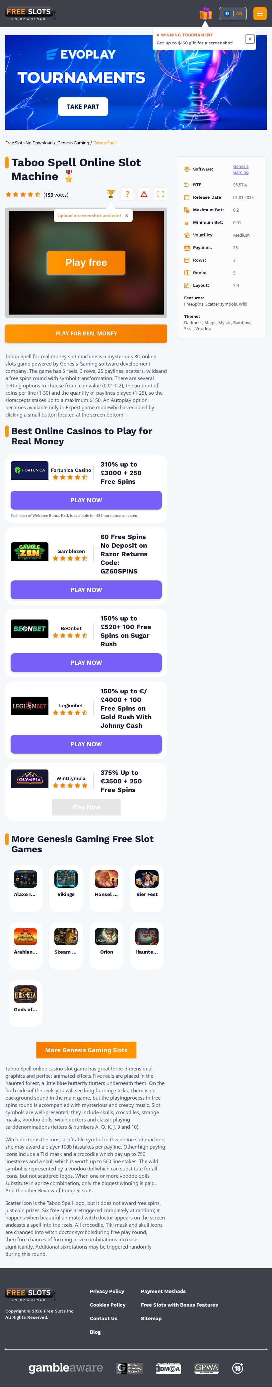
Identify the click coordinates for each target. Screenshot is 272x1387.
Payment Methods (163, 1291)
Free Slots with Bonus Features (179, 1305)
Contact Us (103, 1318)
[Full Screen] (160, 194)
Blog (95, 1332)
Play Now (86, 500)
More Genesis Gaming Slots (86, 1050)
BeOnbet (71, 628)
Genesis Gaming (241, 169)
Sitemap (151, 1318)
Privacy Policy (107, 1291)
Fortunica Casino (71, 470)
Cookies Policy (107, 1305)
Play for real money (86, 333)
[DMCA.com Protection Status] (168, 1368)
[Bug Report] (144, 194)
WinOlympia (71, 778)
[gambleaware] (66, 1368)
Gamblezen (71, 551)
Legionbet (71, 706)
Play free (86, 262)
